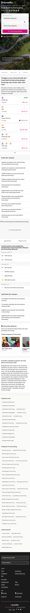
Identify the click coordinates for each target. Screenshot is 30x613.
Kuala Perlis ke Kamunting (8, 485)
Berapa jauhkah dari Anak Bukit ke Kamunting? (11, 186)
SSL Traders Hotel (7, 348)
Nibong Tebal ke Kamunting (8, 506)
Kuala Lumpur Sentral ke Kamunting (10, 457)
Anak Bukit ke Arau (17, 416)
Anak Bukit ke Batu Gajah (8, 440)
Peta (20, 72)
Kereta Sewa (18, 571)
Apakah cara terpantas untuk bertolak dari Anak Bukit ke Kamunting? (13, 169)
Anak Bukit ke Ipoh (20, 409)
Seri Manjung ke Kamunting (8, 467)
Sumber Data (18, 596)
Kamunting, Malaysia (10, 26)
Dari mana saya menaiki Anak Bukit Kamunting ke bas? (11, 204)
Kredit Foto (4, 596)
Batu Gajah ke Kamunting (8, 516)
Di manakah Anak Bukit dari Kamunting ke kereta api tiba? (13, 305)
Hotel (2, 571)
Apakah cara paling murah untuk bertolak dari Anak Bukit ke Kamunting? (13, 163)
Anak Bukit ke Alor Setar (21, 423)
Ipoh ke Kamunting (6, 450)
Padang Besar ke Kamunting (8, 481)
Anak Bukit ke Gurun (21, 412)
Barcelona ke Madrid (7, 537)
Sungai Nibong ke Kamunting (19, 495)
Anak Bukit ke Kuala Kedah (8, 430)
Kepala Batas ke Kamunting (8, 513)
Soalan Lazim (14, 72)
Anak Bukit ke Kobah (7, 416)
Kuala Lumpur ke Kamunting (8, 488)
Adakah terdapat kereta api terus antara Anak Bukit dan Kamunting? (13, 180)
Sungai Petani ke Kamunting (19, 450)
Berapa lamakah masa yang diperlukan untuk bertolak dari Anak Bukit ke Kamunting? (12, 198)
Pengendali (26, 72)
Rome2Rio (4, 366)
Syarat (13, 609)
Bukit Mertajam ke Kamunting (9, 453)
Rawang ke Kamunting (22, 481)
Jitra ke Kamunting (6, 495)
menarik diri (21, 58)
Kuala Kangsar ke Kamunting (9, 471)
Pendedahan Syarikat (21, 607)
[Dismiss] (27, 57)
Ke (3, 23)
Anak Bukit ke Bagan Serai (8, 433)
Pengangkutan (4, 72)
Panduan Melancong (20, 573)
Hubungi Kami (4, 587)
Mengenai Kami (5, 582)
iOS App (4, 593)
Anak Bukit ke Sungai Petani (8, 405)
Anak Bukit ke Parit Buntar (8, 423)
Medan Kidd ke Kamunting (8, 502)
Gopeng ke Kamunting (22, 488)
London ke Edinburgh (7, 544)
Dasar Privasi (7, 59)
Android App (19, 593)
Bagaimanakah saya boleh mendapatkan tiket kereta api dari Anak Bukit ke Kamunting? (13, 317)
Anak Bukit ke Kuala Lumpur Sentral (10, 426)
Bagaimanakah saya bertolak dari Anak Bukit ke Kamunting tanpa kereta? (12, 191)
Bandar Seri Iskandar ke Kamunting (10, 499)
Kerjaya (3, 584)
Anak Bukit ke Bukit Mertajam (9, 419)
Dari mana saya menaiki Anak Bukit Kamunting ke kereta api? (11, 210)
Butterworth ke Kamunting (8, 478)
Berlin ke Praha (5, 540)
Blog (2, 576)
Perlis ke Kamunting (21, 502)
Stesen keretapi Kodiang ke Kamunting (11, 492)
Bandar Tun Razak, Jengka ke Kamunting (11, 509)
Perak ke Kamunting (21, 506)
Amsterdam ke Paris (16, 533)
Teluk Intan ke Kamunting (8, 460)
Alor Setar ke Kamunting (21, 460)
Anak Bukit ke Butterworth (8, 402)
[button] (15, 31)
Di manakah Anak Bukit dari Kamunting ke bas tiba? (13, 299)
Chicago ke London (15, 540)
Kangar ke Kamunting (21, 516)
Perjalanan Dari (7, 15)
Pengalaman (4, 573)
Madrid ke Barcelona (7, 547)
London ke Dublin (18, 544)
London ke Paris (5, 533)
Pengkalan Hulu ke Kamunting (9, 523)
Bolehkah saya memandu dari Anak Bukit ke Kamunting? (13, 311)
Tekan (16, 582)
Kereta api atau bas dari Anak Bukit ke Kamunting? (12, 216)
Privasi (10, 609)
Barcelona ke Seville (18, 537)
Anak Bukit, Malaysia (10, 18)
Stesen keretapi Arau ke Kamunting (10, 464)
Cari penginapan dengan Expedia (11, 36)
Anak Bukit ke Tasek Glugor (8, 409)
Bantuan (17, 584)
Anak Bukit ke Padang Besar (8, 412)
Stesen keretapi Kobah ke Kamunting (11, 474)
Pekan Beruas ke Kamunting (8, 520)
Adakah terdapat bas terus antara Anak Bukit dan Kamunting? (13, 174)
